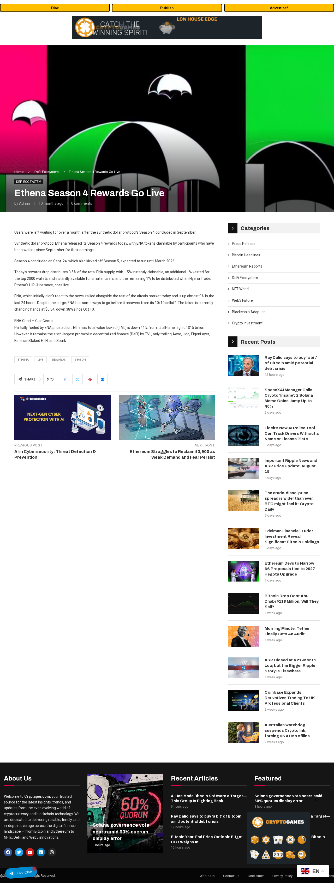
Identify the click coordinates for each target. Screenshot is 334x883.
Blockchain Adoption (249, 312)
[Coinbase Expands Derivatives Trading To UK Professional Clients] (243, 700)
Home (18, 172)
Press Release (243, 243)
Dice (55, 8)
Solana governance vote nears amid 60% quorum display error (121, 831)
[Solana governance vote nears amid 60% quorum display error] (125, 813)
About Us (207, 876)
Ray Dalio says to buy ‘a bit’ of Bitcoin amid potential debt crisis (291, 363)
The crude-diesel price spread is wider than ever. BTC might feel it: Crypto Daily (289, 501)
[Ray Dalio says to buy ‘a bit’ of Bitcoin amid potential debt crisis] (243, 365)
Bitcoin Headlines (246, 255)
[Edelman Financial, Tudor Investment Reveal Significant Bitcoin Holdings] (243, 538)
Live (40, 359)
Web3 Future (242, 300)
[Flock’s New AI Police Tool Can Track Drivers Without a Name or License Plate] (243, 435)
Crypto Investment (247, 323)
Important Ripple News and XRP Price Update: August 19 (291, 466)
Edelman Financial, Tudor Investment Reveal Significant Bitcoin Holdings (292, 536)
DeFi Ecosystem (46, 172)
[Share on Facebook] (65, 379)
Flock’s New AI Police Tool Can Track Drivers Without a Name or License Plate (292, 433)
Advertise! (279, 8)
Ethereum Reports (247, 266)
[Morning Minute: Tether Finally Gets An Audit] (243, 636)
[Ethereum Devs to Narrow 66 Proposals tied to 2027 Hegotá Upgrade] (243, 571)
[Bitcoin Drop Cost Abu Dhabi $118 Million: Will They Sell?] (243, 603)
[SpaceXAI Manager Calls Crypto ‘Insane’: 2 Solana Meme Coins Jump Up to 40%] (243, 397)
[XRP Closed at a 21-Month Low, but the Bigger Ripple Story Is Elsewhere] (243, 667)
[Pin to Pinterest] (90, 379)
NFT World (240, 289)
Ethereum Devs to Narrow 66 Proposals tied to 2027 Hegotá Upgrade (290, 568)
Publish (167, 8)
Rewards (59, 359)
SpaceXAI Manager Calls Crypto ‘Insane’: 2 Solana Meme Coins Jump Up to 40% (289, 398)
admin (24, 203)
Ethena (23, 359)
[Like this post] (51, 379)
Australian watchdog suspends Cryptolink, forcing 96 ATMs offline (287, 730)
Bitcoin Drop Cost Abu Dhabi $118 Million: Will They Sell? (292, 601)
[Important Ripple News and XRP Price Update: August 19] (243, 468)
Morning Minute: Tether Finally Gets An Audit (287, 631)
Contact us (231, 876)
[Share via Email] (102, 379)
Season (80, 359)
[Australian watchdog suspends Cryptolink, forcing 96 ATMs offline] (243, 732)
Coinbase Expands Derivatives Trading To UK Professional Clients (290, 697)
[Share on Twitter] (77, 379)
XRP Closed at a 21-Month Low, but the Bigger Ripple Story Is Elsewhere (290, 665)
